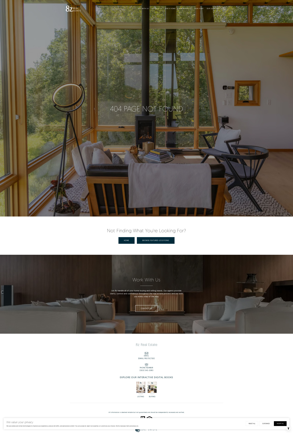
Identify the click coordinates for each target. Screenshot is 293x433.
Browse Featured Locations (155, 240)
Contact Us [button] (146, 308)
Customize (266, 423)
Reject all (252, 423)
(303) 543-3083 (146, 370)
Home (126, 240)
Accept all (280, 423)
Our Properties (185, 8)
